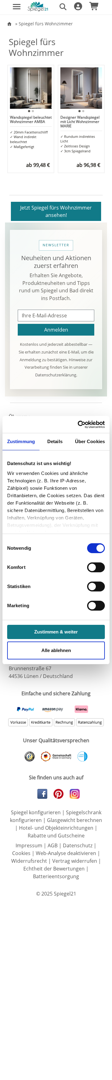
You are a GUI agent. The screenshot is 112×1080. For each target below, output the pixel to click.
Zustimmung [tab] (21, 441)
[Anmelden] (75, 7)
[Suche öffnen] (61, 6)
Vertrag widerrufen (74, 861)
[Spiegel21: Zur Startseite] (37, 5)
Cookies (21, 853)
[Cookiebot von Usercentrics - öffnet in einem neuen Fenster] (79, 425)
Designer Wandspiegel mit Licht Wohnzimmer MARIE (80, 122)
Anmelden (56, 329)
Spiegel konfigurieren (36, 812)
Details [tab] (55, 441)
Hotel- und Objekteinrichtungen (56, 827)
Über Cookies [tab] (90, 441)
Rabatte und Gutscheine (56, 835)
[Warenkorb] (92, 7)
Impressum (29, 845)
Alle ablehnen (56, 650)
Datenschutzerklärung (55, 375)
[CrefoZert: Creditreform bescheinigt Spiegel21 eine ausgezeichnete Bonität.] (79, 756)
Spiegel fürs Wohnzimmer (46, 24)
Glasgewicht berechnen (74, 820)
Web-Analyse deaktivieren (66, 853)
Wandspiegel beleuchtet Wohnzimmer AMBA (31, 119)
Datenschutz (77, 845)
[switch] (96, 567)
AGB (53, 845)
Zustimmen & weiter (56, 631)
